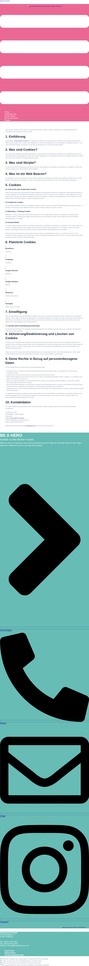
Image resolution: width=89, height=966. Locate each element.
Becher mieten (9, 116)
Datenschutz (9, 953)
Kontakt (7, 120)
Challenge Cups (10, 114)
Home (6, 112)
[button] (44, 60)
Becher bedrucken (11, 118)
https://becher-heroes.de (21, 141)
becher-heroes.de (5, 1)
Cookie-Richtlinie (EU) (14, 955)
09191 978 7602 (10, 942)
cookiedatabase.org (29, 425)
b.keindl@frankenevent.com (17, 946)
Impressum (9, 951)
